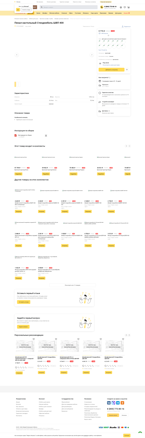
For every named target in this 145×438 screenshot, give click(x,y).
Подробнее (18, 174)
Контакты (19, 415)
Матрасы (41, 415)
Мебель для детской (45, 411)
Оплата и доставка (51, 1)
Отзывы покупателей (90, 406)
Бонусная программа (106, 1)
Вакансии (64, 411)
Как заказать (40, 1)
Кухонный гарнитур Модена (76, 169)
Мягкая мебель (43, 404)
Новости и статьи (77, 1)
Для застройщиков (67, 408)
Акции (126, 13)
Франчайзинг (66, 402)
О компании (88, 402)
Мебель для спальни (45, 406)
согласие (86, 435)
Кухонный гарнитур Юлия (21, 169)
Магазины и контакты (90, 1)
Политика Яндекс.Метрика (92, 417)
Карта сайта (88, 419)
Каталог (18, 404)
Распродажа (19, 13)
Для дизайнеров (67, 406)
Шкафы (41, 408)
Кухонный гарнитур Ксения (49, 169)
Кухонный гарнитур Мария (104, 169)
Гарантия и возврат (64, 1)
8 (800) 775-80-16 (110, 6)
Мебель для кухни (44, 402)
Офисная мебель (44, 413)
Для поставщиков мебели (69, 404)
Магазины (124, 415)
